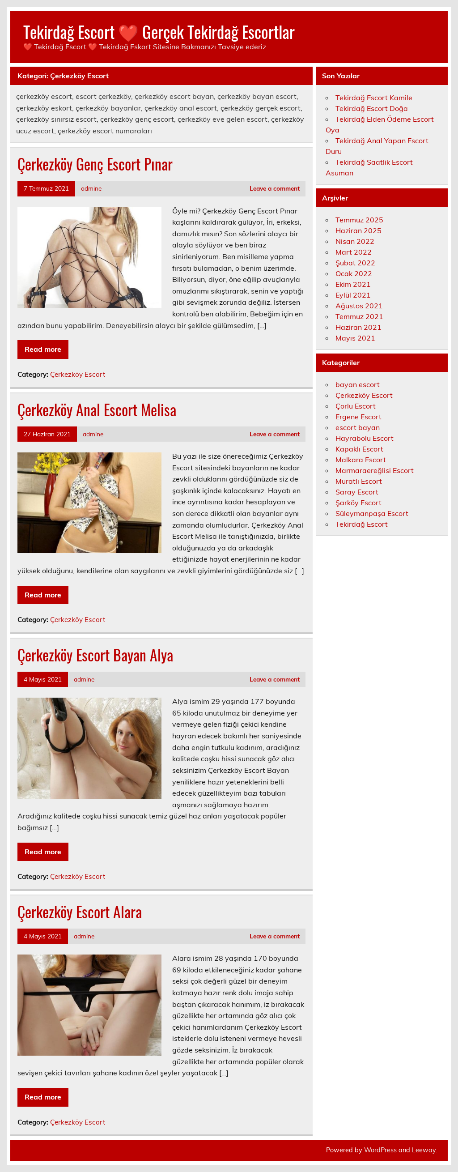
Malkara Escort (360, 459)
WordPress (380, 1150)
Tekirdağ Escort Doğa (371, 108)
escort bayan (357, 427)
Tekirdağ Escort (361, 524)
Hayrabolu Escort (364, 438)
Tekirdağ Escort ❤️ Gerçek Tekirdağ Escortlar (159, 31)
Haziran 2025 (358, 230)
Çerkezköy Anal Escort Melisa (96, 409)
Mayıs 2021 (355, 337)
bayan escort (357, 384)
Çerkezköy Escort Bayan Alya (95, 655)
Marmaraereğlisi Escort (374, 470)
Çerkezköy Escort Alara (79, 911)
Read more (43, 349)
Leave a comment (275, 188)
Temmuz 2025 (359, 219)
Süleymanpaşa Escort (371, 513)
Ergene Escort (358, 416)
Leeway (424, 1150)
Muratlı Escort (358, 481)
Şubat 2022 (355, 262)
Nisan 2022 (354, 241)
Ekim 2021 (353, 284)
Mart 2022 (353, 251)
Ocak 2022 (353, 273)
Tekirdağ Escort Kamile (373, 97)
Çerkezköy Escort (77, 374)
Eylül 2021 (353, 294)
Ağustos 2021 (359, 305)
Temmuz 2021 (359, 316)
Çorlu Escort (355, 405)
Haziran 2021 (358, 327)
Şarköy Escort (358, 502)
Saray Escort (356, 491)
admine (91, 188)
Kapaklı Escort (359, 448)
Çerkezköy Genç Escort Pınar (95, 164)
